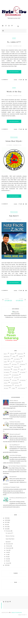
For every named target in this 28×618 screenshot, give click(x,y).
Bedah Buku (20, 353)
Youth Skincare (21, 388)
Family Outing (7, 359)
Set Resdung (22, 380)
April (7, 558)
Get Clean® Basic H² (14, 444)
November (8, 543)
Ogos (7, 550)
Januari (7, 563)
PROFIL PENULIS (13, 400)
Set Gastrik (22, 372)
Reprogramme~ (13, 476)
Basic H (5, 353)
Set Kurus (16, 377)
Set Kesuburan (15, 375)
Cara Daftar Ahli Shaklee (15, 455)
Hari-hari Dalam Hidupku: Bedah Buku (18, 466)
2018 (6, 520)
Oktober (8, 546)
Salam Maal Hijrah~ (14, 141)
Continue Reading (14, 71)
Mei (7, 556)
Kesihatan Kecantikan (14, 421)
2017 (6, 522)
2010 (6, 528)
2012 (6, 524)
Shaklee (5, 383)
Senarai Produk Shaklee (15, 411)
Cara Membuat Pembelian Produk (11, 487)
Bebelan (12, 353)
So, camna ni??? (14, 42)
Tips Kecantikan (14, 383)
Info (11, 361)
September (9, 548)
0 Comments (5, 79)
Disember (8, 531)
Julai (7, 552)
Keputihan (14, 364)
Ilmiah (14, 38)
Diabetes (21, 356)
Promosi (15, 369)
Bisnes (14, 356)
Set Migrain (6, 380)
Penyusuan (16, 367)
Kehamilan (6, 364)
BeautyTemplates (17, 612)
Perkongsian (14, 137)
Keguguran (18, 361)
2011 (6, 526)
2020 (6, 518)
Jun (7, 554)
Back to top (22, 614)
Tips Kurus (17, 385)
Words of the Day (14, 92)
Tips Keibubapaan (8, 385)
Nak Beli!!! (14, 216)
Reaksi (22, 369)
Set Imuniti (6, 375)
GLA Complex (17, 359)
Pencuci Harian (7, 367)
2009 (6, 565)
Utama (13, 388)
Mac (7, 561)
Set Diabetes (6, 372)
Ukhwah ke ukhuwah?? (14, 434)
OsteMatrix (22, 364)
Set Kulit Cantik (7, 377)
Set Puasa (14, 380)
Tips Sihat (6, 388)
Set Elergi (15, 372)
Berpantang (6, 356)
